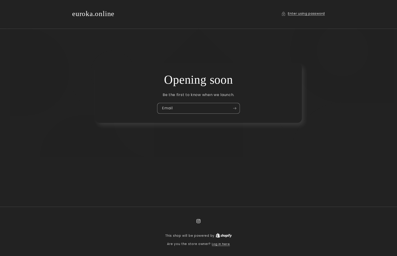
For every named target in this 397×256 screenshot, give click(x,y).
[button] (303, 14)
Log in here (221, 244)
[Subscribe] (235, 108)
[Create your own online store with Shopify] (224, 236)
